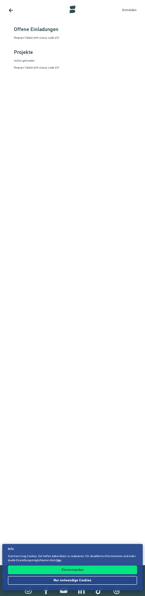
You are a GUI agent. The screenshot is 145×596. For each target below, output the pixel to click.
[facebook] (46, 590)
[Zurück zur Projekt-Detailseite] (10, 10)
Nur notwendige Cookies (72, 580)
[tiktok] (99, 590)
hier (59, 560)
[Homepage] (72, 9)
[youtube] (63, 590)
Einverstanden (73, 570)
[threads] (116, 590)
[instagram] (28, 590)
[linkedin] (81, 590)
